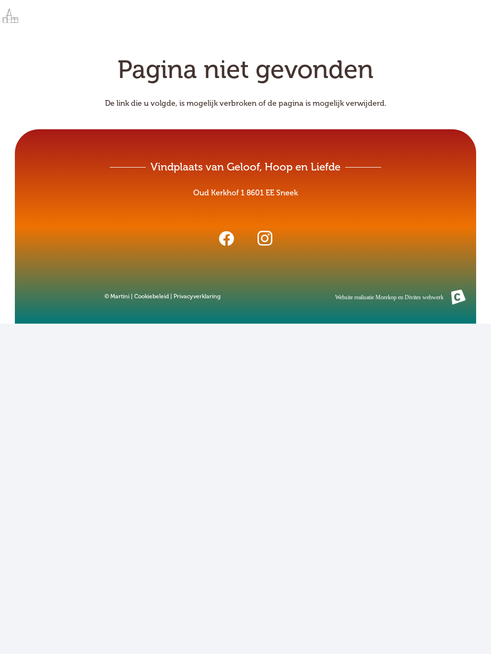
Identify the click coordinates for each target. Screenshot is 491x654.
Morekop (386, 297)
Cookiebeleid (151, 296)
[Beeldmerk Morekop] (458, 297)
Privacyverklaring (197, 296)
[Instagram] (265, 238)
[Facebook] (226, 238)
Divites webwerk (424, 297)
